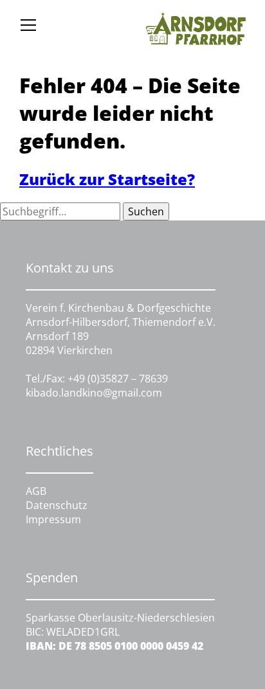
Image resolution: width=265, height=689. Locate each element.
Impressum (53, 519)
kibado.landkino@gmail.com (94, 393)
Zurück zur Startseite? (107, 179)
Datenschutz (56, 505)
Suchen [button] (146, 211)
